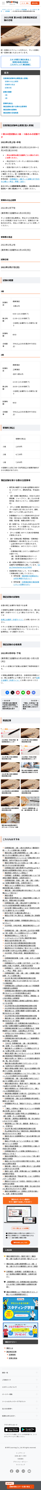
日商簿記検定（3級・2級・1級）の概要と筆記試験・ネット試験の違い (21, 974)
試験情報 (12, 1354)
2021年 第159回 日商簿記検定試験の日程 (20, 978)
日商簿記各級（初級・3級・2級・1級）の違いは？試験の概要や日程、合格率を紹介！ (21, 881)
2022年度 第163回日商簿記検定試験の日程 (21, 1015)
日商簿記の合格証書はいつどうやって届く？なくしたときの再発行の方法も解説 (21, 1074)
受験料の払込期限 (11, 81)
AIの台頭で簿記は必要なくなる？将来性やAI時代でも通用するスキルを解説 (21, 909)
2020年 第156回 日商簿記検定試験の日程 (20, 943)
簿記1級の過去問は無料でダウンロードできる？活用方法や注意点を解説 (20, 1064)
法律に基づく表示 (20, 1456)
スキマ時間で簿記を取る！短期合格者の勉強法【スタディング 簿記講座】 (20, 62)
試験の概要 (7, 92)
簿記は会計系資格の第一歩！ (15, 940)
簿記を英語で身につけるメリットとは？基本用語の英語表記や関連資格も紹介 (21, 1054)
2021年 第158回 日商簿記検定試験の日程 (20, 1128)
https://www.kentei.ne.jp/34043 (24, 566)
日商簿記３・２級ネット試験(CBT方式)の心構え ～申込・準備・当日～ (21, 969)
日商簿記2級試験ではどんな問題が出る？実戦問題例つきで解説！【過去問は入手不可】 (21, 1029)
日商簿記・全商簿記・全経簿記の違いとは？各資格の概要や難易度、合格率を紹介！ (21, 876)
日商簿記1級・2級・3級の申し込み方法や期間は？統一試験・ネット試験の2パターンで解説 (21, 931)
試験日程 (8, 87)
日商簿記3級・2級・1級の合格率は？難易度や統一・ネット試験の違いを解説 (21, 848)
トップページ (20, 1453)
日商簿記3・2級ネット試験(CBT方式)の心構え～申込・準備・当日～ (20, 180)
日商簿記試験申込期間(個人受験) (15, 78)
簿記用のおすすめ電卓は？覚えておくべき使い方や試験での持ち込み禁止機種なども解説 (21, 949)
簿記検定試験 (11, 1351)
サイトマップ (20, 1465)
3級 (6, 95)
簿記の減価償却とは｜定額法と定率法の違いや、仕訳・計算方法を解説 (20, 1192)
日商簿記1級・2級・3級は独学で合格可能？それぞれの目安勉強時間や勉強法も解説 (21, 904)
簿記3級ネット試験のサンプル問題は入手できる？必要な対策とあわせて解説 (21, 1049)
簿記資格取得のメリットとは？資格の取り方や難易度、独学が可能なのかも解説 (21, 859)
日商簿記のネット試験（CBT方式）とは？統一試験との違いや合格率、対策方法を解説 (21, 964)
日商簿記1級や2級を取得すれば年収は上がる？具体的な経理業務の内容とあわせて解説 (21, 869)
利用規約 (20, 1459)
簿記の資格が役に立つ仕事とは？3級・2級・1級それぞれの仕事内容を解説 (21, 864)
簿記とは (9, 1348)
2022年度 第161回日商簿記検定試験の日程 (21, 1005)
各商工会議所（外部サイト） (12, 619)
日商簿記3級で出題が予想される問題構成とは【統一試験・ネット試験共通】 (21, 1114)
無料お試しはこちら (20, 1242)
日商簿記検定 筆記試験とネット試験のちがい (26, 583)
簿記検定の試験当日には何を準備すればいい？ (26, 577)
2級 (6, 98)
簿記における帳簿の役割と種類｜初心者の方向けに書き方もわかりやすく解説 (21, 1187)
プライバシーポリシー (20, 1462)
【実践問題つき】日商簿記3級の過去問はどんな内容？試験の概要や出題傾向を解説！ (21, 1024)
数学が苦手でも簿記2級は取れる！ (18, 913)
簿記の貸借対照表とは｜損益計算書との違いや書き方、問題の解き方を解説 (21, 899)
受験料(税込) (8, 103)
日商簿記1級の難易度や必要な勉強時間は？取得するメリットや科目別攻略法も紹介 (21, 991)
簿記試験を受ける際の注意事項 (15, 106)
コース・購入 (25, 3)
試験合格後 (13, 1358)
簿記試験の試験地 (10, 109)
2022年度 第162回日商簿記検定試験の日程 (21, 1008)
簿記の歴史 (9, 895)
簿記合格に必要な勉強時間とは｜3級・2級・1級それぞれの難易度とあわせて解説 (21, 854)
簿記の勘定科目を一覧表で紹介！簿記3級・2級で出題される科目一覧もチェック (21, 1084)
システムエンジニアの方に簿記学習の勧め (21, 938)
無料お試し (35, 3)
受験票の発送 (10, 84)
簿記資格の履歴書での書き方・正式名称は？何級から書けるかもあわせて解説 (21, 1094)
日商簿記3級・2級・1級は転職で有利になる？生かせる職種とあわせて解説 (21, 1079)
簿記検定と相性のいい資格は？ (16, 873)
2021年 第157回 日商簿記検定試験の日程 (20, 945)
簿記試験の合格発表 (10, 112)
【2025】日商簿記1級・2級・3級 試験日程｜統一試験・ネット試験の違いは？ (21, 1044)
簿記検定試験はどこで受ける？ (16, 935)
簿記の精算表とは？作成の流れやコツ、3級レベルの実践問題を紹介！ (21, 1089)
